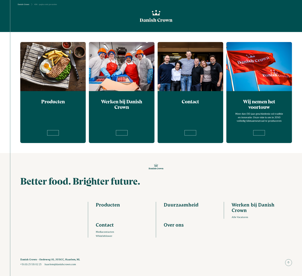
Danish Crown (23, 4)
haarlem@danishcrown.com (60, 264)
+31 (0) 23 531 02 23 (30, 264)
